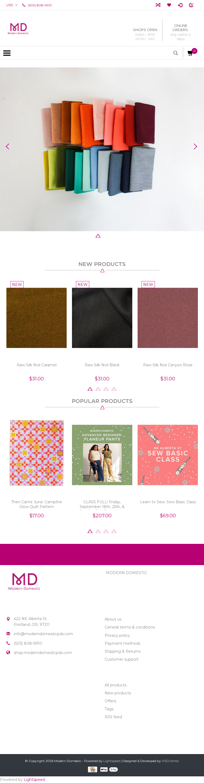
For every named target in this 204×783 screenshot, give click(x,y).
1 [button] (82, 235)
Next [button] (195, 146)
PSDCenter (170, 761)
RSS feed (113, 717)
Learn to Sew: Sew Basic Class (168, 502)
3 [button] (98, 235)
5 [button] (114, 235)
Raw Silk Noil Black (102, 365)
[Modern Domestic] (18, 28)
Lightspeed (111, 761)
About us (113, 619)
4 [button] (106, 235)
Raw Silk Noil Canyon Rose (168, 365)
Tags (109, 709)
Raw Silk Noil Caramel (37, 365)
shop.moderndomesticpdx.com (43, 652)
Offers (110, 701)
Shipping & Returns (123, 651)
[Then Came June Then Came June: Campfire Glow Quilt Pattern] (36, 455)
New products (118, 693)
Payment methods (122, 643)
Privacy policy (117, 635)
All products (115, 685)
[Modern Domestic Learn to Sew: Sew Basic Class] (168, 455)
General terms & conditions (130, 627)
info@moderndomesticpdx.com (43, 633)
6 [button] (122, 235)
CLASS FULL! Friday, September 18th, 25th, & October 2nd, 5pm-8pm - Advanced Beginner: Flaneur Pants (102, 505)
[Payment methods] (92, 769)
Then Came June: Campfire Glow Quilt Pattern (36, 504)
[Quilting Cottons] (102, 149)
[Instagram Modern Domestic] (20, 671)
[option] (102, 149)
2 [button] (90, 235)
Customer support (122, 659)
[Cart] (190, 54)
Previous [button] (9, 146)
